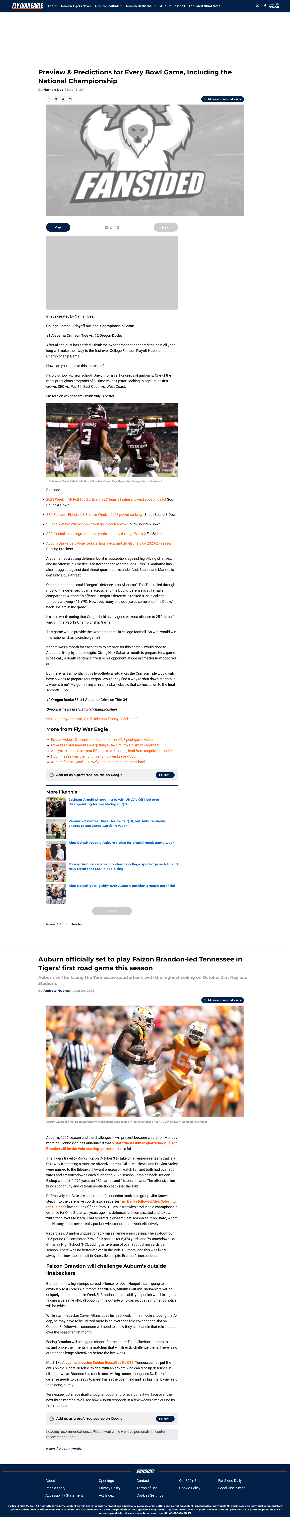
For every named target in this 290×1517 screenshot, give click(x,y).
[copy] (70, 99)
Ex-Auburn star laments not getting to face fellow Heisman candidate (105, 745)
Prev (58, 227)
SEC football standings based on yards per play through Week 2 (96, 534)
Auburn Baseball (172, 6)
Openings (106, 1481)
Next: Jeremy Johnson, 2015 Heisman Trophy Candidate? (92, 719)
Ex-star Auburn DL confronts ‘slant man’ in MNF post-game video (102, 739)
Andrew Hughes (57, 991)
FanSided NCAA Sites (204, 6)
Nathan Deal (53, 90)
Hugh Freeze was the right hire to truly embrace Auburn (95, 756)
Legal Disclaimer (231, 1488)
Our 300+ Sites (190, 1481)
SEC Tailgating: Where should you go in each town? (86, 524)
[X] (257, 5)
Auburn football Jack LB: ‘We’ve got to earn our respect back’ (98, 762)
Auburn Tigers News (75, 6)
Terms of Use (147, 1488)
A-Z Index (106, 1495)
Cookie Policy (189, 1488)
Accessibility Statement (64, 1495)
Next (166, 227)
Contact (143, 1481)
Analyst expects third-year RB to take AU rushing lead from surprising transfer (112, 751)
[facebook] (265, 5)
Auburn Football (71, 924)
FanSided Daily (230, 1481)
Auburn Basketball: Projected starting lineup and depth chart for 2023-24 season (109, 543)
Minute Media (25, 1505)
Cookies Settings (150, 1495)
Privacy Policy (110, 1488)
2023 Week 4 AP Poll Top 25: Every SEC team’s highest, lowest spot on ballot (106, 499)
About (52, 6)
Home (50, 924)
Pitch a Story (55, 1488)
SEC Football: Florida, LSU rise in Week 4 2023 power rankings (95, 514)
